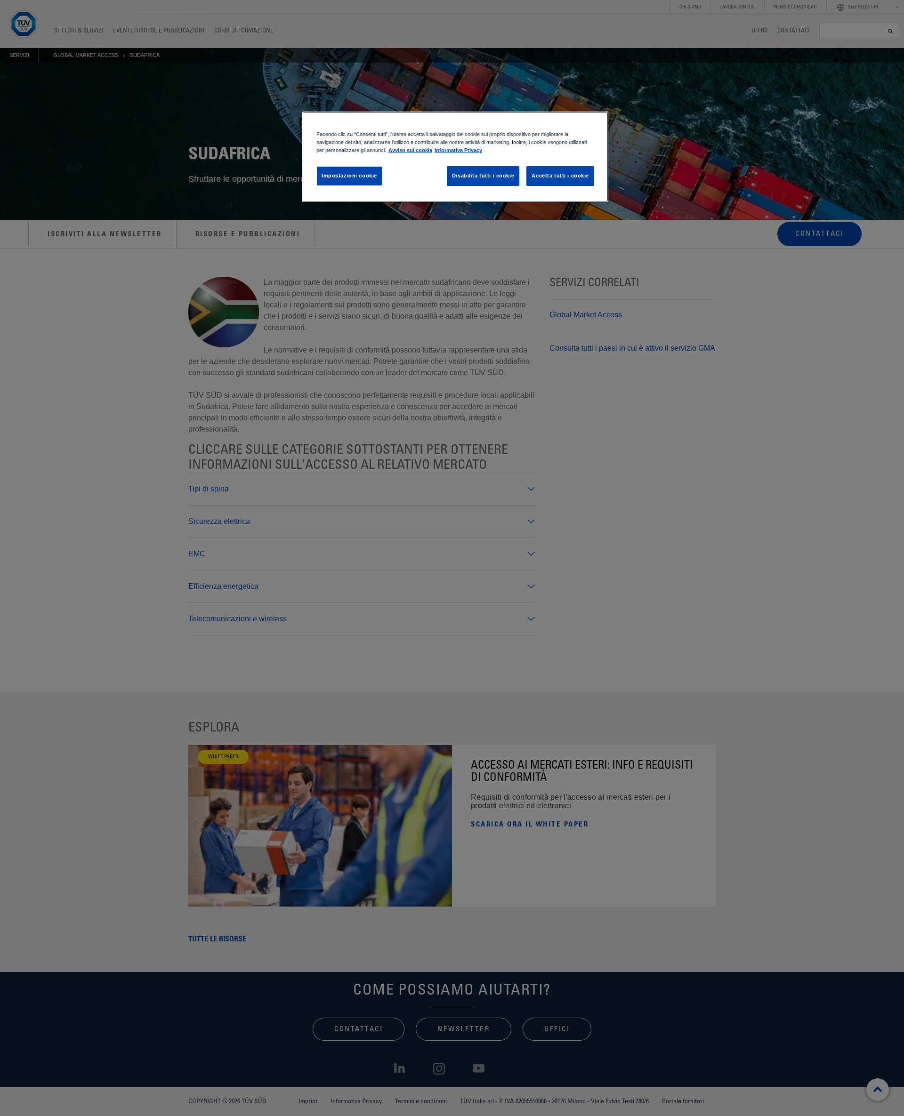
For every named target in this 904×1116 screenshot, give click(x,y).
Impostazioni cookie (349, 175)
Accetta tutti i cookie (560, 175)
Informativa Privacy (458, 150)
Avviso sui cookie (410, 150)
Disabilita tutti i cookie (483, 175)
